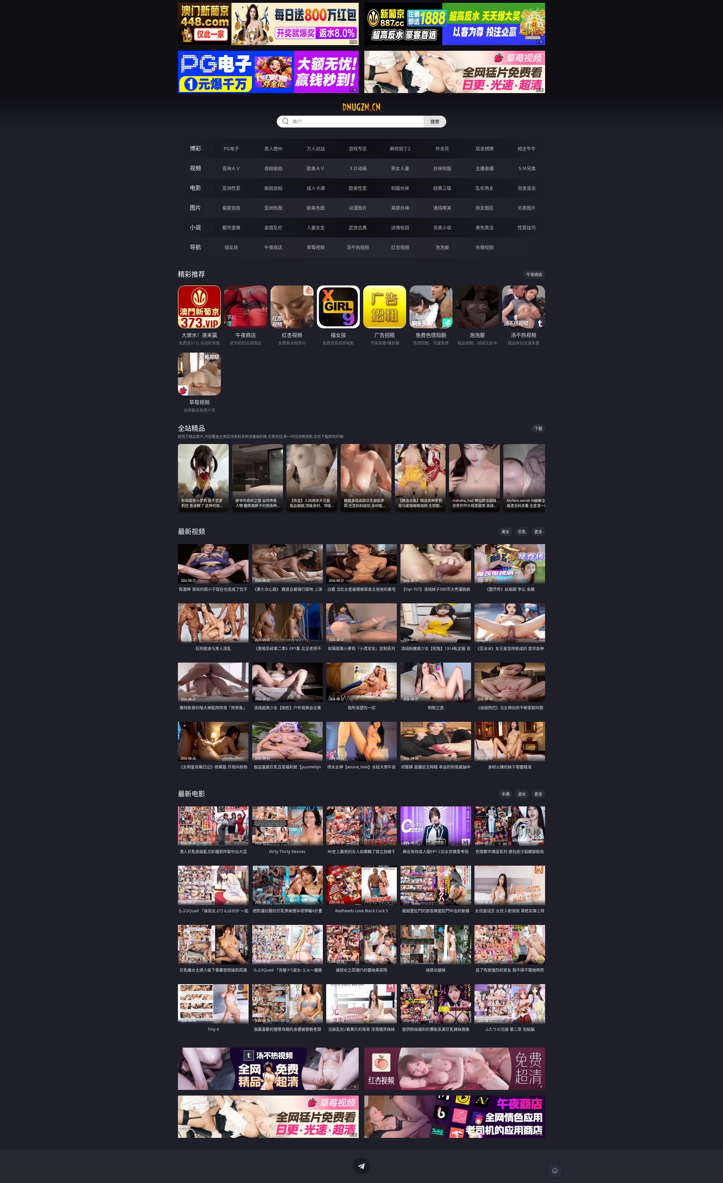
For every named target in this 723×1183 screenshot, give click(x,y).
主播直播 (485, 168)
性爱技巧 (527, 228)
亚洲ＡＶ (231, 168)
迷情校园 (400, 228)
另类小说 (442, 228)
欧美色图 (316, 208)
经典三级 (442, 188)
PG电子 (231, 149)
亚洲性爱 (231, 188)
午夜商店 (273, 247)
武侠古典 (358, 228)
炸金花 (442, 149)
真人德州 (273, 149)
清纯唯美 (442, 208)
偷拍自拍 (273, 188)
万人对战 (316, 149)
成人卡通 (316, 188)
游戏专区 (358, 149)
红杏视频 (400, 247)
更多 (538, 531)
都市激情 (231, 228)
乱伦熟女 (485, 188)
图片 (195, 208)
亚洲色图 (273, 208)
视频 (195, 168)
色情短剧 (485, 247)
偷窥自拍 (231, 208)
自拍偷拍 (273, 168)
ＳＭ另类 (527, 168)
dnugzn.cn (361, 107)
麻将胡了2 (400, 149)
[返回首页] (554, 1170)
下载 (538, 428)
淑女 (522, 794)
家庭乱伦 (273, 228)
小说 (195, 227)
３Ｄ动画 (358, 168)
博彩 (195, 148)
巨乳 (522, 531)
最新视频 (191, 531)
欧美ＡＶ (316, 168)
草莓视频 (316, 247)
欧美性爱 (358, 188)
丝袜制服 (442, 168)
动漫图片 (358, 208)
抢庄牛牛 (527, 149)
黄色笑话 (485, 228)
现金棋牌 (485, 149)
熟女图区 (485, 208)
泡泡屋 (442, 247)
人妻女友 (316, 228)
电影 (195, 188)
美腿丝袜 (400, 208)
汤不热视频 (358, 247)
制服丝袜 (400, 188)
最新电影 (191, 793)
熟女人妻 (400, 168)
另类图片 (527, 208)
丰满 (505, 794)
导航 (195, 247)
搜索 (434, 121)
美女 (505, 531)
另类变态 (527, 188)
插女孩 (231, 247)
